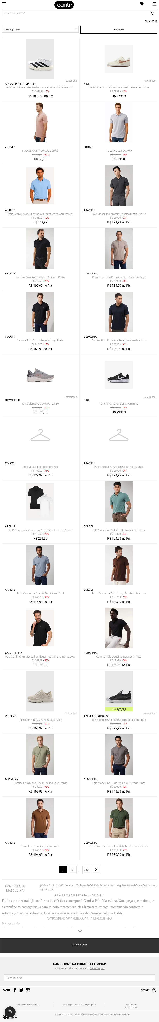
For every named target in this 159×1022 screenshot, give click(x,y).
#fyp (147, 885)
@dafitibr (44, 885)
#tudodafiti (133, 885)
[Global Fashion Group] (28, 1017)
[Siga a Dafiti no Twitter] (20, 991)
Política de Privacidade (120, 1014)
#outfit (142, 885)
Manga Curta (11, 923)
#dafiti (125, 885)
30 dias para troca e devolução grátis (79, 1004)
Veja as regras (97, 968)
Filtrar (119, 29)
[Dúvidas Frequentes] (153, 991)
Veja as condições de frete (27, 1004)
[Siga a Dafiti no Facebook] (14, 991)
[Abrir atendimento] (10, 1011)
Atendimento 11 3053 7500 (131, 1006)
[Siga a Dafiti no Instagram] (27, 991)
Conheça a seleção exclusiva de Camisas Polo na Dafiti (83, 913)
